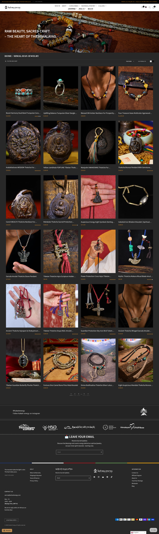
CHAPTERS (71, 8)
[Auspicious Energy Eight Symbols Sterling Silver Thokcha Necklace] (98, 197)
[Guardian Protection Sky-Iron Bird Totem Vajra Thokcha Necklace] (98, 305)
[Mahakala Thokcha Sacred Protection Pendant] (60, 197)
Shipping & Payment (35, 475)
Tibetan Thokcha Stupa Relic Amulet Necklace (57, 331)
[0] (153, 7)
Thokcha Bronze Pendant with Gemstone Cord (134, 167)
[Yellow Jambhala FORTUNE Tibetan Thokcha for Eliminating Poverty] (60, 142)
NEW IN (57, 6)
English (135, 532)
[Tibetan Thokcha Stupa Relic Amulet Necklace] (60, 305)
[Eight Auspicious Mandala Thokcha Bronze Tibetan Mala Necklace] (135, 360)
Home (8, 56)
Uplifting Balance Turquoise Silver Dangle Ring (59, 113)
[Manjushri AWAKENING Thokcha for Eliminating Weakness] (98, 142)
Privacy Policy (34, 481)
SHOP (64, 6)
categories (73, 6)
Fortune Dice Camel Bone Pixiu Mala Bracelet (60, 385)
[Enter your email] (101, 452)
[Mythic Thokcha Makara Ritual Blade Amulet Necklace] (135, 251)
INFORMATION (136, 469)
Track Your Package (137, 481)
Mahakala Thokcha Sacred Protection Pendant (57, 222)
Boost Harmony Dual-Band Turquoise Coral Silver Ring (22, 113)
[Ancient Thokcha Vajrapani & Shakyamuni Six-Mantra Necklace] (23, 305)
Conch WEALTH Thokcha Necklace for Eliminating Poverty (20, 222)
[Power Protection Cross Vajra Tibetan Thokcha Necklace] (98, 251)
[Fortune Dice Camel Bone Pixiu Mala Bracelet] (60, 360)
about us (82, 8)
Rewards (90, 8)
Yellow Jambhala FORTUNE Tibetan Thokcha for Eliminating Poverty (60, 167)
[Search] (150, 7)
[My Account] (146, 7)
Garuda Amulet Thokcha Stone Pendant (21, 276)
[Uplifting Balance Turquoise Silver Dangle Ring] (60, 88)
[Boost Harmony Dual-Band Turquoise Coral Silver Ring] (23, 88)
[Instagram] (100, 477)
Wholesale (135, 483)
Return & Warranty (35, 473)
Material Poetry (88, 6)
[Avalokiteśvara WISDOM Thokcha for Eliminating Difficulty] (23, 142)
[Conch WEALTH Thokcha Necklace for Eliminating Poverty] (23, 197)
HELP (31, 469)
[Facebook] (96, 477)
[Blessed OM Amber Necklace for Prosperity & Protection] (98, 88)
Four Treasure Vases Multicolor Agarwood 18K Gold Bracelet (134, 113)
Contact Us (135, 473)
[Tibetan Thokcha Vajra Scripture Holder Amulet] (60, 251)
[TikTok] (113, 477)
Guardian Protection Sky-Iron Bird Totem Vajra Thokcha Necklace (96, 331)
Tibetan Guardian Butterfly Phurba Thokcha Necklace (23, 385)
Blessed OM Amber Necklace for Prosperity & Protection (98, 113)
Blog (133, 486)
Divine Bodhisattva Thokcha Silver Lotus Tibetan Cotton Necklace (96, 385)
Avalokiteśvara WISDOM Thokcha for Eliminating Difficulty (20, 167)
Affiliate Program (137, 475)
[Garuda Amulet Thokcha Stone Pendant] (23, 251)
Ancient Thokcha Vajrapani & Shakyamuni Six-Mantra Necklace (22, 331)
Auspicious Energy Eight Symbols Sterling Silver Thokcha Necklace (97, 222)
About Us (134, 478)
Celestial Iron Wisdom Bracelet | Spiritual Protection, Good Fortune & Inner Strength (134, 222)
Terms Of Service (34, 478)
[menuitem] (57, 6)
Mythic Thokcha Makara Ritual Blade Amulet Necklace (135, 276)
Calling (101, 6)
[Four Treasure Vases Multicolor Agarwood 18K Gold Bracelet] (135, 88)
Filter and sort (12, 61)
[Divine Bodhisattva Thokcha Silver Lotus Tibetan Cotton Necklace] (98, 360)
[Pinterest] (109, 477)
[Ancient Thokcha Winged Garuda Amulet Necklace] (135, 305)
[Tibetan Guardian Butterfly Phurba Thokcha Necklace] (23, 360)
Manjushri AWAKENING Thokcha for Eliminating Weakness (94, 167)
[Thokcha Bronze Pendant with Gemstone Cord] (135, 142)
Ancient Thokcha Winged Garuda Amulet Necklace (133, 331)
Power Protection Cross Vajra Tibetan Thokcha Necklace (95, 276)
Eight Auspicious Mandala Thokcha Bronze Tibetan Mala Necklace (134, 385)
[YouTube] (104, 477)
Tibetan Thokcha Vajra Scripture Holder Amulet (58, 276)
